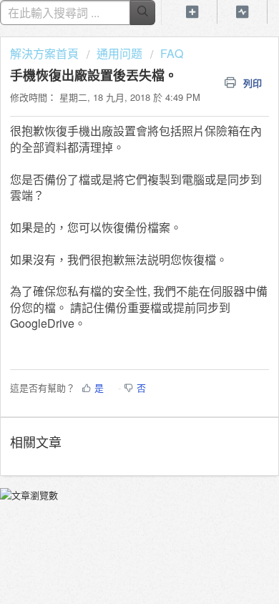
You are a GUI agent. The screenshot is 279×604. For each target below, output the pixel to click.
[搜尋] (142, 12)
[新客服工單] (192, 12)
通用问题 (119, 53)
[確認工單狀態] (242, 12)
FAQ (171, 53)
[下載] (113, 289)
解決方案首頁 (46, 53)
